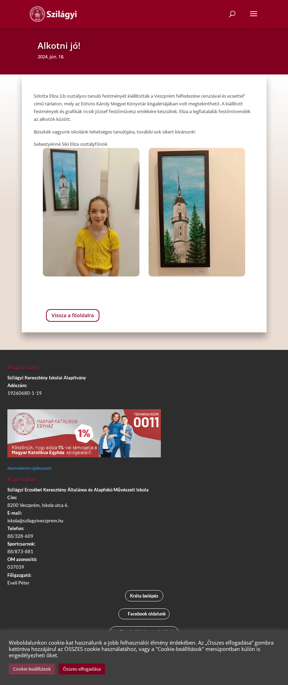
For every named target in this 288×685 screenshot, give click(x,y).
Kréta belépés (144, 596)
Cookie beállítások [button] (32, 669)
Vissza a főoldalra (73, 315)
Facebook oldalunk (147, 613)
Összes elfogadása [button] (82, 669)
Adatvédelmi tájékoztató (29, 468)
